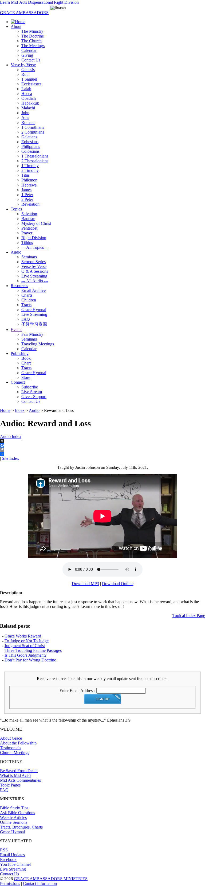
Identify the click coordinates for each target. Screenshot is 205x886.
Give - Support (33, 396)
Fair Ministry (32, 334)
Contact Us (30, 60)
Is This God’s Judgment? (25, 655)
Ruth (25, 74)
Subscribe (29, 387)
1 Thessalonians (34, 156)
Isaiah (26, 88)
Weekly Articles (13, 817)
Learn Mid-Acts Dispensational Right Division (39, 2)
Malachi (28, 108)
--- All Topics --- (35, 247)
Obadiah (28, 98)
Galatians (29, 137)
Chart (26, 363)
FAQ (25, 319)
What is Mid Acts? (15, 775)
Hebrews (29, 185)
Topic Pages (10, 785)
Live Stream (31, 392)
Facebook (8, 859)
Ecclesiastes (31, 84)
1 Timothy (30, 165)
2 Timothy (30, 170)
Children (28, 300)
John (25, 112)
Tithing (27, 242)
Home (5, 410)
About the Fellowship (18, 743)
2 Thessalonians (34, 161)
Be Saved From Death (19, 770)
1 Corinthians (32, 127)
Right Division (33, 237)
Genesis (28, 69)
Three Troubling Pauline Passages (33, 650)
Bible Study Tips (14, 808)
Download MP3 (85, 583)
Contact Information (40, 883)
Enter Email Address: (77, 690)
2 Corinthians (32, 132)
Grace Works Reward (23, 636)
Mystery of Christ (36, 223)
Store (25, 377)
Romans (28, 122)
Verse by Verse (23, 65)
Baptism (28, 218)
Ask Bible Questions (17, 812)
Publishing (20, 353)
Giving (27, 55)
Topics (16, 209)
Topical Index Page (188, 615)
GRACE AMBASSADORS (24, 12)
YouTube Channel (15, 864)
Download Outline (117, 583)
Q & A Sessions (34, 271)
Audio (16, 252)
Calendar (29, 50)
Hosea (26, 93)
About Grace (11, 738)
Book (26, 358)
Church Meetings (14, 752)
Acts (25, 117)
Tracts (26, 305)
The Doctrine (32, 36)
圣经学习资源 (34, 324)
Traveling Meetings (37, 344)
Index (20, 410)
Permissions (10, 883)
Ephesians (29, 141)
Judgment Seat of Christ (25, 645)
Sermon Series (33, 261)
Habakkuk (30, 103)
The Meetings (33, 45)
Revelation (30, 204)
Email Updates (12, 854)
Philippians (30, 146)
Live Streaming (34, 276)
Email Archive (33, 290)
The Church (31, 41)
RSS (4, 850)
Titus (25, 175)
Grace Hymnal (33, 309)
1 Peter (27, 194)
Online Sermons (13, 822)
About (16, 26)
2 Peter (27, 199)
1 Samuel (29, 79)
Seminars (29, 257)
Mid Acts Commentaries (20, 780)
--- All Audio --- (34, 281)
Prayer (26, 233)
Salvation (29, 214)
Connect (18, 382)
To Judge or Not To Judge (27, 641)
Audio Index (10, 436)
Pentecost (29, 228)
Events (16, 329)
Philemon (29, 180)
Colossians (30, 151)
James (26, 190)
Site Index (10, 458)
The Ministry (32, 31)
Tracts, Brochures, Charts (21, 827)
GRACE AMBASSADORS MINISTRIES (51, 878)
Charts (26, 295)
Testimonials (10, 748)
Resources (19, 285)
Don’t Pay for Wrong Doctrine (30, 660)
